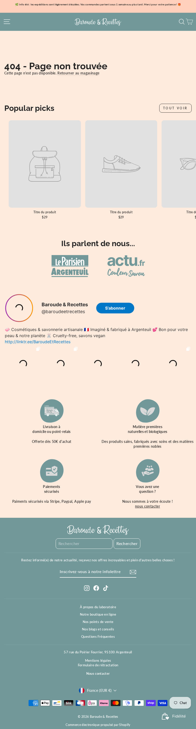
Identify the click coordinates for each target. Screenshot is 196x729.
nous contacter (147, 506)
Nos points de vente (98, 622)
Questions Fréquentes (98, 636)
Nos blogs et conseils (98, 629)
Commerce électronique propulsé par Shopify (98, 725)
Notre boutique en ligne (98, 614)
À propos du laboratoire (98, 607)
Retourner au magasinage (78, 73)
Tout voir (175, 108)
